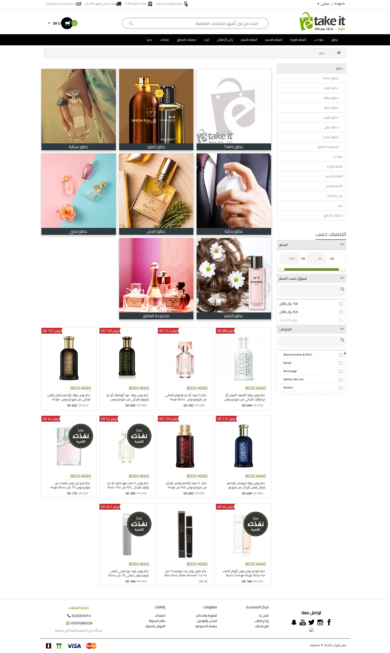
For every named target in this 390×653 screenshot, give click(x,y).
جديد (149, 40)
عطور (335, 40)
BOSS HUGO (255, 388)
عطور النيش (156, 231)
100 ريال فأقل (289, 304)
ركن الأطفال (225, 40)
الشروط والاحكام (206, 615)
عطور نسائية (79, 147)
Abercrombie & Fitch (297, 355)
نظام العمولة (157, 621)
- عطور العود (333, 88)
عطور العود (156, 147)
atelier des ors (293, 379)
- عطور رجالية (333, 107)
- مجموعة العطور (330, 147)
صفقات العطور (186, 40)
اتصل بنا (264, 615)
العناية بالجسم (273, 40)
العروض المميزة (155, 626)
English (340, 3)
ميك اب (319, 40)
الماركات (160, 615)
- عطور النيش (333, 117)
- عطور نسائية (333, 98)
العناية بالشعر (249, 40)
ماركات (164, 40)
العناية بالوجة (298, 40)
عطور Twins (234, 147)
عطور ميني (79, 231)
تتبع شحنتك (262, 626)
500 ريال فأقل (289, 312)
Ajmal (287, 363)
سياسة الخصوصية (206, 626)
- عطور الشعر (333, 137)
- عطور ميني (333, 127)
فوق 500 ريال (289, 320)
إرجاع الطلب (262, 621)
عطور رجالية (233, 231)
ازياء (206, 40)
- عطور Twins (333, 78)
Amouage (290, 371)
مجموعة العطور (156, 316)
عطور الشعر (233, 316)
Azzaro (288, 387)
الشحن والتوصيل (207, 621)
